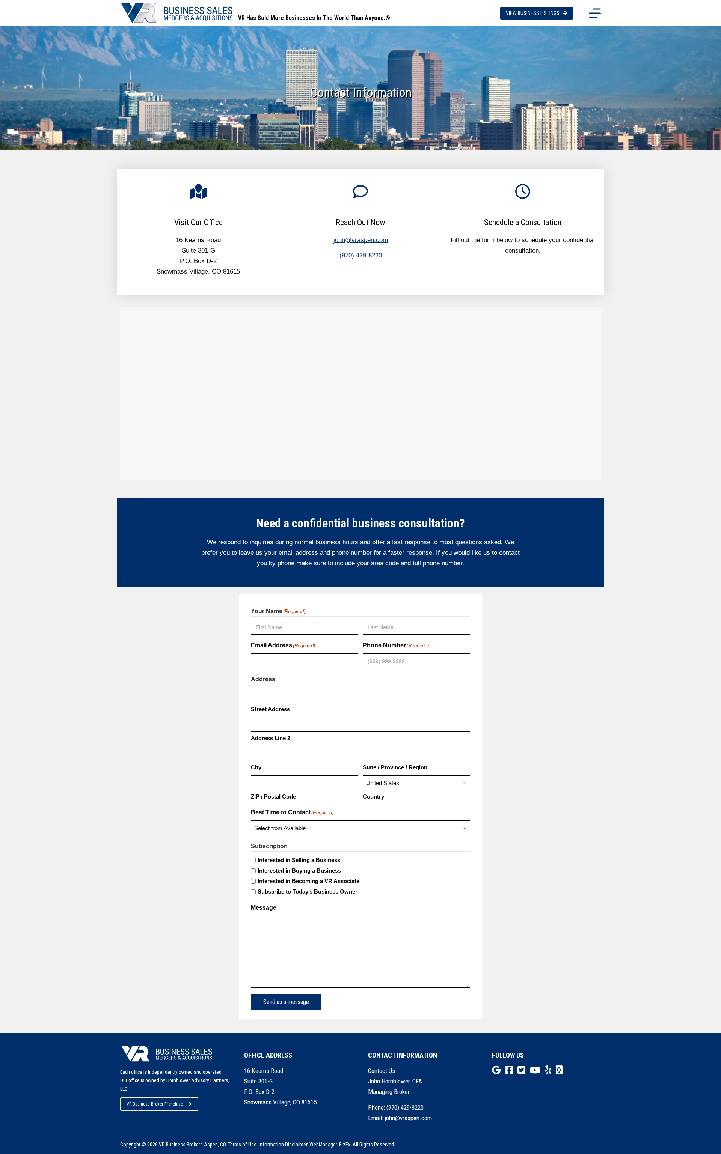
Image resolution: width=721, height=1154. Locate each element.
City (256, 767)
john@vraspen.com (360, 240)
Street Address (270, 709)
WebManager (323, 1145)
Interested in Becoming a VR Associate (308, 881)
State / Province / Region (395, 767)
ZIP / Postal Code (273, 796)
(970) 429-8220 (360, 255)
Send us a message (286, 1001)
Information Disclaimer (283, 1145)
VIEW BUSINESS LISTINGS (533, 13)
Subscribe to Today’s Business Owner (307, 891)
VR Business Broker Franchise (155, 1104)
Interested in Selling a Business (299, 860)
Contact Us (381, 1070)
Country (373, 796)
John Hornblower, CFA (395, 1081)
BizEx (344, 1145)
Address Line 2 (270, 738)
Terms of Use (242, 1145)
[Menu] (595, 13)
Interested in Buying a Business (299, 870)
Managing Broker (389, 1091)
